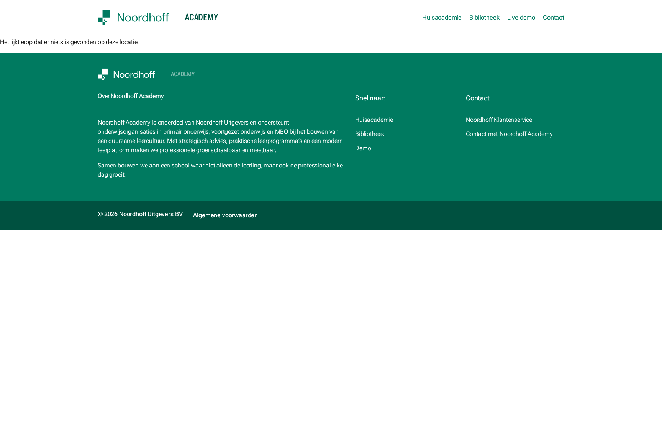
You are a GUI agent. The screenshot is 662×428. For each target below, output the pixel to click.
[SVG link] (133, 17)
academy (201, 17)
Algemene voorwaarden (225, 215)
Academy (183, 74)
